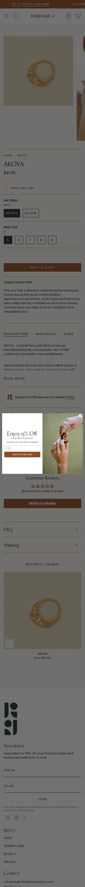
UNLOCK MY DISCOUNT (22, 454)
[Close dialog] (80, 415)
